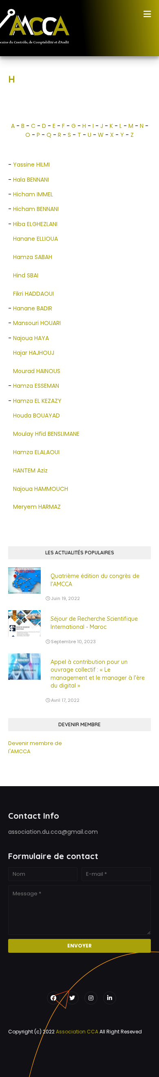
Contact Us (103, 1060)
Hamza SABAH (32, 257)
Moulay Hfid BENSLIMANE (46, 434)
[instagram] (90, 997)
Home (51, 1060)
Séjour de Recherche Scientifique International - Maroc (94, 623)
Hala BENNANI (31, 180)
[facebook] (53, 997)
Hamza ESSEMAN (36, 386)
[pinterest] (109, 997)
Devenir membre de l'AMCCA (35, 747)
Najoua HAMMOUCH (40, 489)
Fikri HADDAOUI (33, 294)
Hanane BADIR (32, 308)
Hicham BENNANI (36, 209)
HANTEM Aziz (30, 470)
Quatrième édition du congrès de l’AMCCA (95, 580)
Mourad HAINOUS (36, 371)
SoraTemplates (81, 1048)
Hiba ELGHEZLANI (35, 224)
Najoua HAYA (31, 338)
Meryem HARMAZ (37, 507)
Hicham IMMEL (33, 194)
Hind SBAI (25, 275)
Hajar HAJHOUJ (33, 353)
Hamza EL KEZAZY (37, 401)
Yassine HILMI (31, 164)
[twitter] (72, 997)
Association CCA (77, 1031)
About (73, 1060)
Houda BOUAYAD (36, 415)
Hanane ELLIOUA (35, 239)
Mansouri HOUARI (37, 323)
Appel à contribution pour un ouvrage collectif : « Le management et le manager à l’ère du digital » (98, 674)
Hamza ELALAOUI (37, 452)
